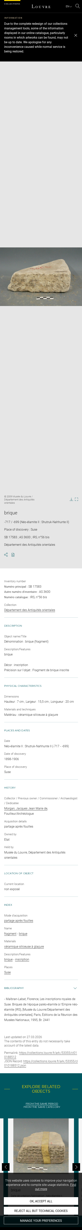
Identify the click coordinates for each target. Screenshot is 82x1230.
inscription (22, 959)
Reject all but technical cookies (41, 1211)
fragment (10, 934)
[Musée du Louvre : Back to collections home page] (41, 6)
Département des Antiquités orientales (29, 610)
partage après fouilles (18, 920)
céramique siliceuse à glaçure (24, 946)
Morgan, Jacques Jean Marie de (25, 808)
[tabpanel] (41, 1167)
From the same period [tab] (42, 1103)
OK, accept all (41, 1201)
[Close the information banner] (75, 35)
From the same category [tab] (42, 1107)
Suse (7, 972)
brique (23, 934)
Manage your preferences (41, 1221)
